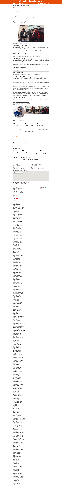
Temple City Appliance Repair (16, 483)
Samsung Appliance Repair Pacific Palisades (18, 443)
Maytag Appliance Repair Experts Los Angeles (18, 324)
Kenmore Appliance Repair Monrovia (17, 367)
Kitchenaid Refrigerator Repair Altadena (18, 255)
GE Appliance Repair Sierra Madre (17, 347)
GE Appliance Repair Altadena (16, 239)
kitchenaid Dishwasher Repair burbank (17, 238)
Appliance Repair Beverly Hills (16, 368)
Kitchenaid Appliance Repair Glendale (17, 283)
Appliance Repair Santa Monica (17, 383)
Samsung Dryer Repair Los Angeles (17, 334)
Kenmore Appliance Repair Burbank (17, 402)
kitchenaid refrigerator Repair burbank (17, 235)
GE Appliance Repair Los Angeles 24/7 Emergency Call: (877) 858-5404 (21, 22)
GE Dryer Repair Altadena (16, 245)
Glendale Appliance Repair (16, 408)
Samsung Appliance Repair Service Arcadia (18, 436)
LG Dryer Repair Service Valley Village (17, 425)
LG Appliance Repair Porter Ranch (17, 312)
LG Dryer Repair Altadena (16, 252)
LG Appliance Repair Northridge (17, 303)
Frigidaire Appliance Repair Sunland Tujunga (18, 316)
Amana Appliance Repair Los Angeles (17, 388)
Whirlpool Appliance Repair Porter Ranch (18, 291)
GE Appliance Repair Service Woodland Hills (18, 422)
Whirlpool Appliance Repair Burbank (17, 246)
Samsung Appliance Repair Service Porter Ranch (19, 419)
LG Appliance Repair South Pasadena (17, 314)
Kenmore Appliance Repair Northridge (17, 302)
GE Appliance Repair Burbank (16, 282)
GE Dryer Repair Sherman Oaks (17, 342)
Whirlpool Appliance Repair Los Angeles (18, 462)
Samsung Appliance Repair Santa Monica (18, 360)
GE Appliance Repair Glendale (16, 281)
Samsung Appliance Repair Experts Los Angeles (19, 323)
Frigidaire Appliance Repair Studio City (17, 317)
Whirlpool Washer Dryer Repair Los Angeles (18, 207)
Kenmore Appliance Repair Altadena (17, 220)
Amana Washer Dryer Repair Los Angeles (18, 208)
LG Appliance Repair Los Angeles (17, 203)
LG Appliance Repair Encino (16, 278)
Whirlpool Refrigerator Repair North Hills (18, 357)
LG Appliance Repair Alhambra (16, 212)
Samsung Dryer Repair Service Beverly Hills (18, 426)
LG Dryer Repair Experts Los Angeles (17, 327)
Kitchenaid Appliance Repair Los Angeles (18, 467)
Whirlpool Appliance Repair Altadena (17, 261)
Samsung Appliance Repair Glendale (17, 389)
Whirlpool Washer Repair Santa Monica (17, 349)
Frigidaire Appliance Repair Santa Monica (18, 363)
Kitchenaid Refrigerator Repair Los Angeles (18, 337)
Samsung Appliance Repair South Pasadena (18, 458)
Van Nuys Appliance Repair (16, 391)
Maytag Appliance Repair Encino (17, 387)
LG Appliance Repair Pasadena (16, 215)
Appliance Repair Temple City (16, 365)
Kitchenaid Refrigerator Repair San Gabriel (18, 338)
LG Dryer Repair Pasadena (16, 340)
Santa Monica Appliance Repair (17, 380)
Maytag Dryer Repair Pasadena (17, 257)
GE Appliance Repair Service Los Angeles (18, 421)
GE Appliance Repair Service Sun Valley (18, 423)
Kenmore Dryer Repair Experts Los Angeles (18, 329)
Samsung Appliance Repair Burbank (17, 276)
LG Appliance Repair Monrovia (16, 348)
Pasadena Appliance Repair (16, 374)
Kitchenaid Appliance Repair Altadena (17, 254)
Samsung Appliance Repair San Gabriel (17, 289)
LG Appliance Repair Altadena (16, 240)
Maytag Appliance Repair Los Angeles (17, 395)
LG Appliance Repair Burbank (16, 297)
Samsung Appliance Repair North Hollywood (18, 449)
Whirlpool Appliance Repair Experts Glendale (18, 326)
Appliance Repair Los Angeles (16, 459)
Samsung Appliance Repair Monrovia (17, 372)
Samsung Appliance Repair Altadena (17, 241)
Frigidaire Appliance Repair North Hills (17, 315)
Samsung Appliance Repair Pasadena (17, 231)
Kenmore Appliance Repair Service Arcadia (18, 435)
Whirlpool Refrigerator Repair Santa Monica (18, 358)
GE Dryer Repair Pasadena (16, 224)
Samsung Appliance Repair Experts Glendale (18, 325)
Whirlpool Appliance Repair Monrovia (17, 371)
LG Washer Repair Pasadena (16, 378)
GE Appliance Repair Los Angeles (21, 102)
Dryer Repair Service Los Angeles (17, 424)
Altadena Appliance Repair (16, 375)
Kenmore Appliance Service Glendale (17, 298)
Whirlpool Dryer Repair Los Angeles (17, 354)
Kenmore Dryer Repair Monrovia (17, 344)
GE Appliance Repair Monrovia (16, 346)
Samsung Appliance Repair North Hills (17, 450)
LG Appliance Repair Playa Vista (17, 414)
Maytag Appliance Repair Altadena (17, 397)
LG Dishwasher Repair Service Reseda (17, 438)
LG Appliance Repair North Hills (17, 309)
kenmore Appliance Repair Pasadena (17, 232)
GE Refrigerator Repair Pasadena (17, 455)
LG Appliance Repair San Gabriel (17, 288)
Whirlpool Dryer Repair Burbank (17, 247)
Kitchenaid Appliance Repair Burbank (17, 228)
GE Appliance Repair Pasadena (16, 213)
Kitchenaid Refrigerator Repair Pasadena (18, 339)
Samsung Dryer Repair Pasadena (17, 230)
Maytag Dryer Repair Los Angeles (17, 333)
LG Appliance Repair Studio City (17, 313)
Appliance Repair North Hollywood (17, 469)
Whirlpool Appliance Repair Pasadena (17, 217)
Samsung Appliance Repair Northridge (17, 306)
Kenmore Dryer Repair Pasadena (17, 258)
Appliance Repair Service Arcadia (17, 434)
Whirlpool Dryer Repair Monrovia (17, 355)
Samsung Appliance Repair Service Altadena (18, 432)
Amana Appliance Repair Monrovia (17, 479)
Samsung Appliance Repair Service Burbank (18, 433)
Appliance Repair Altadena (16, 237)
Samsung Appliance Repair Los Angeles (18, 359)
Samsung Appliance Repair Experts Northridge (18, 322)
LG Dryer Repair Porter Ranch (16, 341)
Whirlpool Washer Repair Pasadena (17, 350)
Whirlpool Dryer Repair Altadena (17, 262)
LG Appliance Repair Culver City (17, 204)
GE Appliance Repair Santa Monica (17, 206)
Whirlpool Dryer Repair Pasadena (17, 356)
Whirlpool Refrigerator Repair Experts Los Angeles (19, 330)
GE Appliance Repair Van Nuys (16, 320)
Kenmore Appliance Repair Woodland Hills (18, 399)
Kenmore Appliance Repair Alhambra (17, 210)
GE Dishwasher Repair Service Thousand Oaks (18, 439)
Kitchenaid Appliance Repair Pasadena (17, 214)
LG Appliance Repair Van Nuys (16, 428)
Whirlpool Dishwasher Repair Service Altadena (18, 440)
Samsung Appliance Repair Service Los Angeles (19, 418)
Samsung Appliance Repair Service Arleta (18, 431)
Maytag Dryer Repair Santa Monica (17, 351)
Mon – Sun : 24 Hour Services (20, 3)
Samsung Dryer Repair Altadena (17, 269)
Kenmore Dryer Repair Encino (16, 441)
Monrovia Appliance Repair (16, 370)
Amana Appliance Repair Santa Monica (17, 373)
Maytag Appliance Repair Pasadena (17, 249)
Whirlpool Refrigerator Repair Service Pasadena (19, 417)
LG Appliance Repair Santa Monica (17, 205)
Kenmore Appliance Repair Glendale (17, 285)
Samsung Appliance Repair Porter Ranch (18, 308)
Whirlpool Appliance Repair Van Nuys (17, 429)
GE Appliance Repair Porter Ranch (17, 319)
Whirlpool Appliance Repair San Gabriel (18, 290)
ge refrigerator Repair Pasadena (17, 223)
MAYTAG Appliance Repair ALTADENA (17, 225)
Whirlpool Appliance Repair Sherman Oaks (18, 292)
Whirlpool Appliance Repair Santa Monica (18, 293)
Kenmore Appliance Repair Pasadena (17, 401)
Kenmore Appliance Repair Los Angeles (17, 211)
